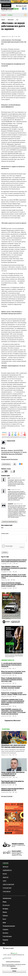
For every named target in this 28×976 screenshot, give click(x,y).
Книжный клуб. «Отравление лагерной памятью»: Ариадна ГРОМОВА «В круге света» (14, 693)
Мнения (5, 912)
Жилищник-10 (18, 452)
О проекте (5, 929)
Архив (4, 922)
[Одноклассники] (21, 464)
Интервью (5, 908)
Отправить (4, 552)
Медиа (4, 901)
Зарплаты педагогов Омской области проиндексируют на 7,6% (12, 789)
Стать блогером (7, 936)
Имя (2, 527)
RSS (4, 943)
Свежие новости (7, 660)
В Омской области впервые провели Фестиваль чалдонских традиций (11, 687)
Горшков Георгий (11, 440)
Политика (6, 729)
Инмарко (10, 450)
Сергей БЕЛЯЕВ (18, 450)
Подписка (5, 939)
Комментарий (4, 533)
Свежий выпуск (7, 898)
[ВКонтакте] (20, 464)
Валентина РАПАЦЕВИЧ (15, 454)
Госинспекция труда (7, 452)
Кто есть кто (6, 905)
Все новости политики (6, 796)
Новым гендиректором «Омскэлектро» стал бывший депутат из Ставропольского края (13, 773)
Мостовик (4, 450)
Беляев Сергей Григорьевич (9, 459)
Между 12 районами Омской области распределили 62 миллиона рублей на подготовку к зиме (11, 679)
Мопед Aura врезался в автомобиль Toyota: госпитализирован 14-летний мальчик (13, 672)
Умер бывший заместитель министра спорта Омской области (12, 782)
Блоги (4, 919)
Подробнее (12, 965)
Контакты (5, 933)
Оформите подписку (18, 843)
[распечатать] (14, 465)
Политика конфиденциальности (13, 961)
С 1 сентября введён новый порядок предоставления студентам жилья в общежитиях (11, 665)
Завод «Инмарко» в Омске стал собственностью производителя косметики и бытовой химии (14, 568)
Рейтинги (5, 915)
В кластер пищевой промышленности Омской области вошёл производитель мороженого (14, 560)
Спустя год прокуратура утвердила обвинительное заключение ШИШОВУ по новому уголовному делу (12, 584)
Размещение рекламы (9, 926)
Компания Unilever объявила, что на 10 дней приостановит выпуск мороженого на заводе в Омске (13, 576)
